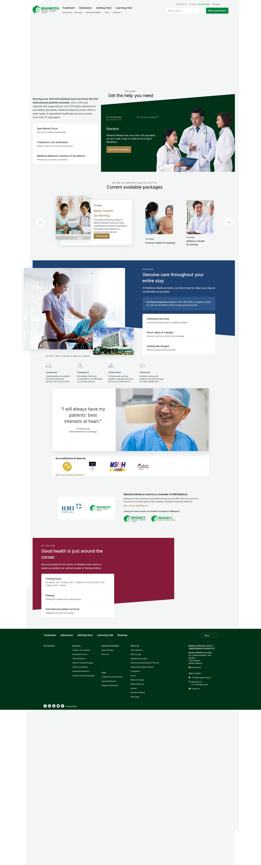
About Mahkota (136, 650)
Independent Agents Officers (142, 667)
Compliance (135, 671)
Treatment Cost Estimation (112, 677)
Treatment (68, 7)
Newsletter (134, 697)
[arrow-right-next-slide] (228, 222)
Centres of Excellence (81, 650)
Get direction (196, 667)
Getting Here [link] (85, 635)
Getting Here (103, 7)
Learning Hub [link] (105, 635)
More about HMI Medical (135, 505)
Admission (85, 7)
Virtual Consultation (80, 667)
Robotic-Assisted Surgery (82, 663)
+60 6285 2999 (203, 4)
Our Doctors (49, 646)
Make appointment (217, 10)
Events (133, 676)
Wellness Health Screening (195, 243)
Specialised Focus (79, 654)
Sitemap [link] (122, 635)
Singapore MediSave (110, 685)
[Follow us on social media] (45, 706)
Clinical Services (79, 659)
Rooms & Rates (108, 650)
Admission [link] (66, 635)
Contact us (195, 689)
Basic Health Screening (103, 213)
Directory (105, 654)
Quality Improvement (138, 659)
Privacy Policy (71, 706)
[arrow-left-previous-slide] (40, 222)
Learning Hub (124, 7)
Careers (133, 688)
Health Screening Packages (83, 676)
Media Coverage (137, 680)
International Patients (80, 671)
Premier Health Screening (160, 242)
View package (101, 236)
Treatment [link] (50, 635)
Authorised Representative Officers (144, 663)
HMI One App (135, 654)
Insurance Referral (137, 692)
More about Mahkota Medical (69, 475)
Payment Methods (109, 681)
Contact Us (182, 4)
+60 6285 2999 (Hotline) (201, 678)
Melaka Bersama (137, 684)
